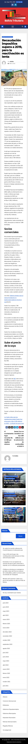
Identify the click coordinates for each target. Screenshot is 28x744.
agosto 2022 (6, 648)
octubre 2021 (6, 681)
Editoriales (6, 705)
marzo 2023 (6, 619)
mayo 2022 (6, 661)
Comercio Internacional (9, 701)
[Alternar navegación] (13, 26)
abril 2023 (5, 615)
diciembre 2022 (7, 632)
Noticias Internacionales (10, 495)
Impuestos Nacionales (7, 36)
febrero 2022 (6, 673)
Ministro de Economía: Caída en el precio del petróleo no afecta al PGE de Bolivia (14, 580)
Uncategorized (7, 730)
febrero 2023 (6, 623)
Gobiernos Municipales (9, 510)
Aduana (5, 697)
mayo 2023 (6, 611)
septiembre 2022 (7, 644)
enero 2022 (6, 677)
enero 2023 (6, 627)
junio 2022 (6, 656)
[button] (22, 26)
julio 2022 (5, 652)
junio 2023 (6, 607)
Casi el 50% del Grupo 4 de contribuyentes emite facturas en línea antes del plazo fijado (13, 556)
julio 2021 (5, 685)
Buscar (5, 530)
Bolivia (12, 61)
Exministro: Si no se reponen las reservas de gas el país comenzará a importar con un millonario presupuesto (14, 563)
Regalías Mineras (8, 726)
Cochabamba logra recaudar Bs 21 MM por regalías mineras (9, 439)
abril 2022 (5, 665)
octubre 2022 (6, 640)
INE (15, 378)
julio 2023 (5, 603)
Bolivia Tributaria (14, 20)
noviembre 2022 (7, 636)
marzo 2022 (6, 669)
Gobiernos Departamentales (10, 476)
